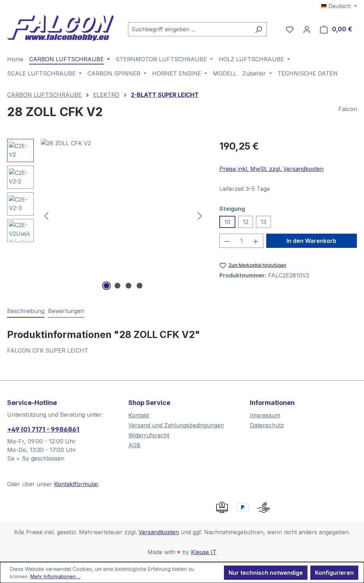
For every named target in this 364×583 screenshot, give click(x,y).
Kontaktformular (76, 484)
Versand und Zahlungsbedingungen (176, 425)
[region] (106, 215)
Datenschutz (267, 425)
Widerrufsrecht (148, 435)
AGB (134, 445)
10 (227, 221)
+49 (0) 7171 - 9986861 (43, 429)
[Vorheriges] (46, 215)
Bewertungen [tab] (66, 310)
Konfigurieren (334, 572)
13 (263, 221)
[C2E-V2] (123, 215)
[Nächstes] (199, 215)
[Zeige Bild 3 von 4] (128, 285)
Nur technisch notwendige (266, 572)
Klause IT (203, 552)
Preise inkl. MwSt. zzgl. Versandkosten (271, 168)
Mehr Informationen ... (55, 576)
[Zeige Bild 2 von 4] (117, 285)
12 (245, 221)
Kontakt (138, 415)
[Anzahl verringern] (226, 241)
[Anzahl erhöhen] (255, 241)
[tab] (25, 311)
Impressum (265, 415)
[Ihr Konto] (306, 29)
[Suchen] (258, 29)
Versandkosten (159, 532)
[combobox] (189, 29)
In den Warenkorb (311, 240)
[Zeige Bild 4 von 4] (139, 285)
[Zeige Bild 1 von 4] (106, 285)
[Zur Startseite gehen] (60, 28)
